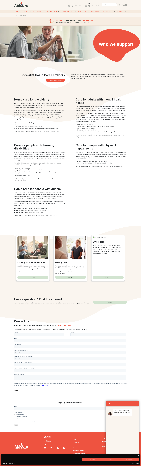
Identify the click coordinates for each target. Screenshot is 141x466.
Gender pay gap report (79, 450)
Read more (33, 277)
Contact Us (120, 11)
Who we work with (67, 11)
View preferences (129, 459)
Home (18, 11)
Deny (110, 459)
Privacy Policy (12, 463)
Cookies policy (5, 463)
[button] (138, 456)
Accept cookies (91, 459)
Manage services (135, 463)
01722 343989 (64, 325)
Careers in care (107, 11)
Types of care (82, 11)
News (74, 437)
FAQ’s (110, 302)
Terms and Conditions (78, 445)
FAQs (74, 439)
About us (25, 11)
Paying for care (95, 11)
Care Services (37, 11)
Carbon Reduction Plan (79, 453)
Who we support (52, 11)
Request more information (55, 80)
